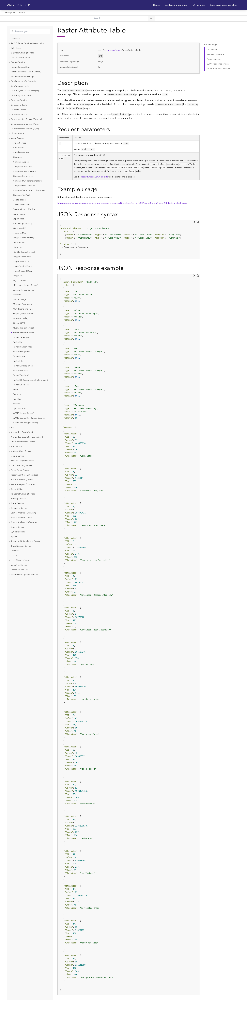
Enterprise (10, 12)
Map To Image (19, 299)
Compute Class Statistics (24, 171)
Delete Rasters (19, 200)
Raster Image (19, 356)
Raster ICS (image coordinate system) (30, 380)
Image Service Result (22, 266)
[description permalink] (90, 83)
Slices (15, 389)
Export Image (19, 214)
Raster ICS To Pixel (21, 385)
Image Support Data (22, 271)
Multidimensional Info (23, 309)
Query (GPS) (19, 323)
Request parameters (216, 54)
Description (212, 49)
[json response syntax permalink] (120, 214)
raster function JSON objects (94, 177)
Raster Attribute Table (23, 332)
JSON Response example (218, 68)
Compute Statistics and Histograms (29, 190)
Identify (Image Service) (24, 252)
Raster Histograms (21, 351)
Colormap (17, 157)
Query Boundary (21, 318)
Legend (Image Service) (24, 290)
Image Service (19, 143)
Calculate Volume (21, 152)
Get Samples (19, 242)
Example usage (214, 59)
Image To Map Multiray (23, 238)
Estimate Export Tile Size (24, 209)
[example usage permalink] (99, 189)
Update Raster (19, 408)
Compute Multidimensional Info (27, 181)
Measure (17, 294)
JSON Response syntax (218, 64)
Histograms (18, 247)
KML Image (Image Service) (25, 285)
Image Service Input (22, 257)
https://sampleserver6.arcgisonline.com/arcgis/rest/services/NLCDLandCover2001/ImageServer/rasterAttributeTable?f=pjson (122, 203)
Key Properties (19, 280)
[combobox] (30, 31)
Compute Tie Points (22, 195)
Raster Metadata (20, 370)
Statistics (17, 394)
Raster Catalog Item (22, 337)
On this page (210, 44)
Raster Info (18, 361)
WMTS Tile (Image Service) (25, 423)
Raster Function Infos (22, 347)
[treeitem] (30, 38)
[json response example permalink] (126, 268)
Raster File (17, 342)
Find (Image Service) (22, 223)
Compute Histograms (23, 176)
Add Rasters (19, 147)
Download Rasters (21, 204)
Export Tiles (18, 219)
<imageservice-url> (113, 50)
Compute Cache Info (22, 166)
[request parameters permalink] (112, 129)
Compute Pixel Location (24, 185)
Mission (21, 12)
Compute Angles (21, 162)
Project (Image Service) (23, 313)
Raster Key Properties (23, 366)
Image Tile (17, 276)
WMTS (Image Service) (23, 413)
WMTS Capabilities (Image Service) (29, 418)
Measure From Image (22, 304)
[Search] (151, 18)
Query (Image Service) (23, 328)
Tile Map (17, 399)
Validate (16, 404)
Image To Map (19, 233)
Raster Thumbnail (21, 375)
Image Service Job (21, 261)
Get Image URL (20, 228)
